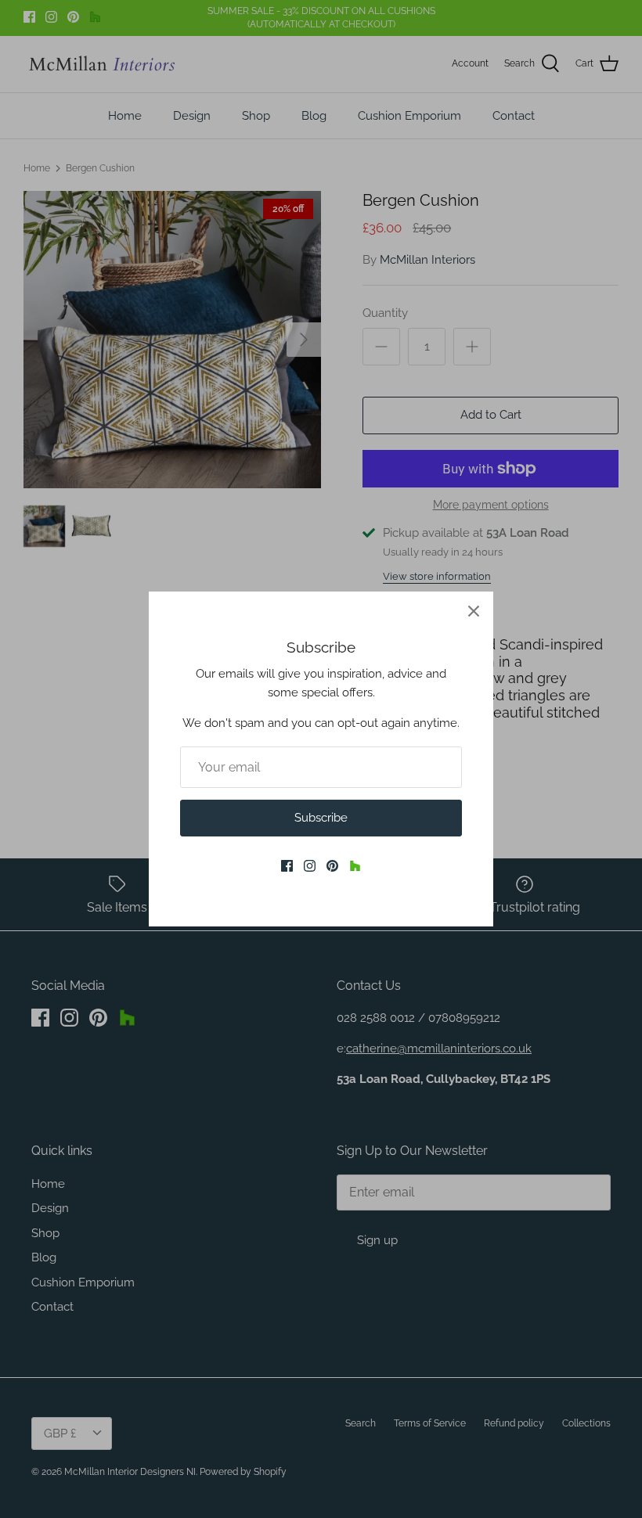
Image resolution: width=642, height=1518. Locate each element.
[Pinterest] (332, 866)
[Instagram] (310, 866)
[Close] (473, 611)
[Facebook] (287, 866)
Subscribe (321, 818)
